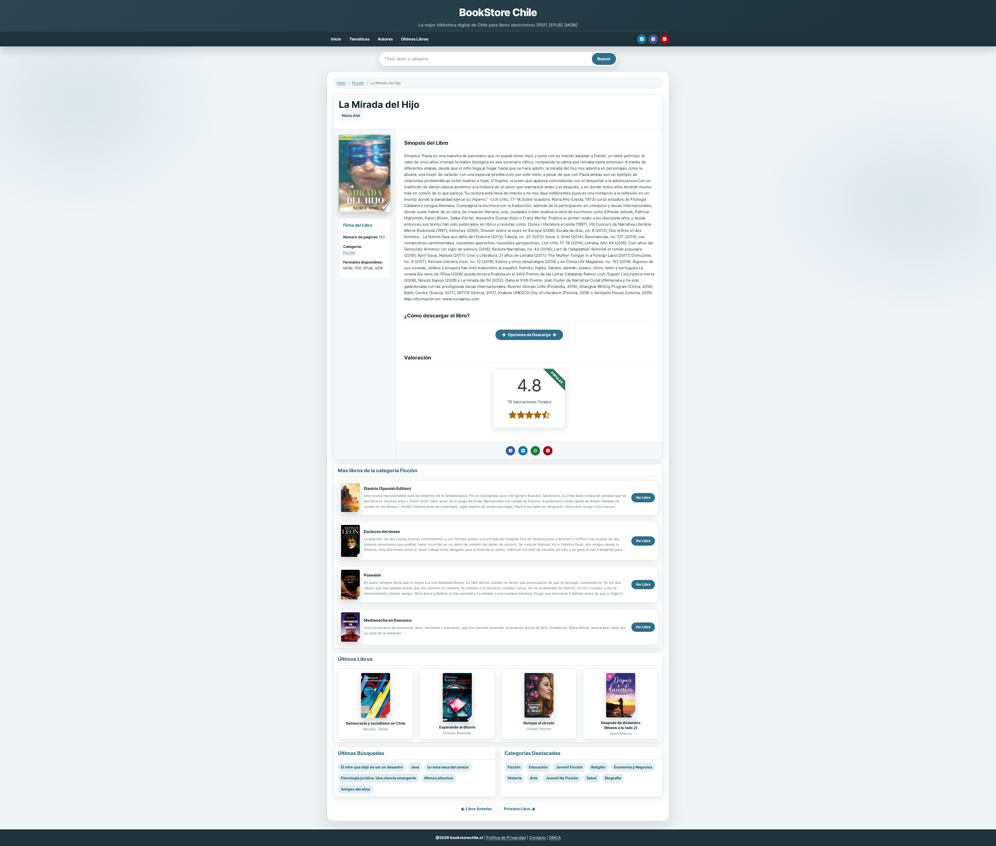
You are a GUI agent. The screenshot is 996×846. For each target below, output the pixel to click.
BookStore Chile (498, 12)
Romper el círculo (539, 723)
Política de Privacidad (506, 837)
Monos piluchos (438, 778)
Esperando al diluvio (457, 727)
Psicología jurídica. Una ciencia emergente (378, 778)
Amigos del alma (355, 789)
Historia (515, 778)
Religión (598, 767)
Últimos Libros (414, 39)
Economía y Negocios (633, 767)
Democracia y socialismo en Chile (375, 723)
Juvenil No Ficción (562, 778)
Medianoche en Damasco (388, 620)
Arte (533, 778)
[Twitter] (641, 39)
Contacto (537, 837)
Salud (591, 778)
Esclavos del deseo (382, 531)
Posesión (372, 575)
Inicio (336, 39)
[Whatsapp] (535, 450)
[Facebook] (653, 39)
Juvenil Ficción (569, 767)
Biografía (613, 778)
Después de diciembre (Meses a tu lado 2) (620, 725)
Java (415, 767)
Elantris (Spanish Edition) (387, 488)
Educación (538, 767)
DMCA (555, 837)
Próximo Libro (517, 808)
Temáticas (359, 39)
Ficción (358, 83)
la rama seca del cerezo (448, 767)
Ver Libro (643, 497)
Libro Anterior (479, 808)
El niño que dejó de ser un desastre (372, 767)
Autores (385, 39)
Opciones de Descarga (529, 334)
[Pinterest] (664, 39)
